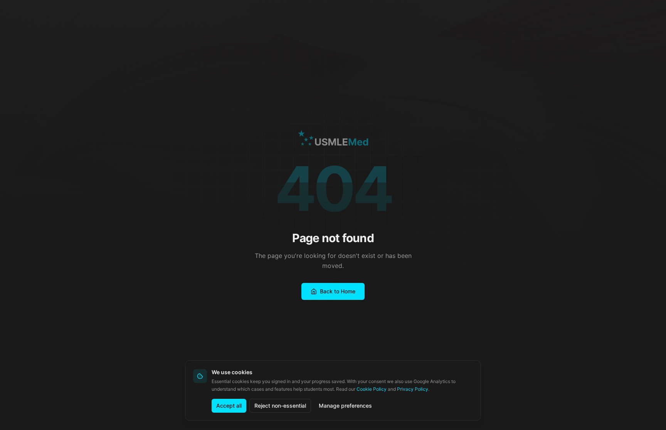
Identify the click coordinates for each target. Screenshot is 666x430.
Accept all (229, 405)
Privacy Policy (412, 389)
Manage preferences (345, 405)
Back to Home (337, 291)
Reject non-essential (280, 405)
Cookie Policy (372, 389)
